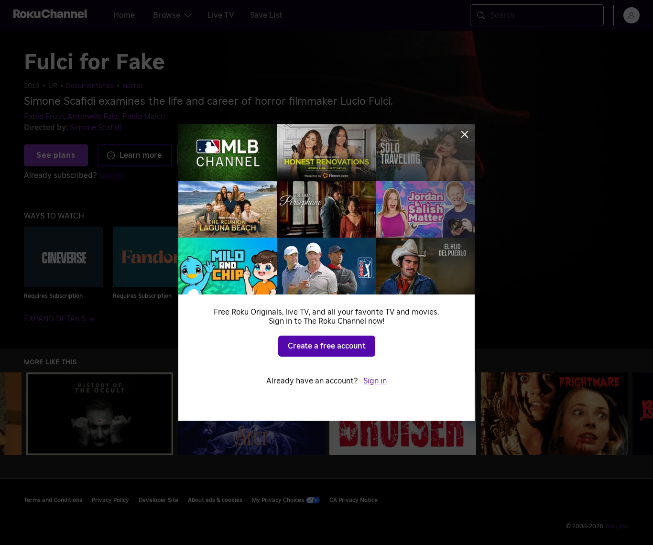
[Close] (464, 134)
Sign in (375, 381)
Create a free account (327, 346)
